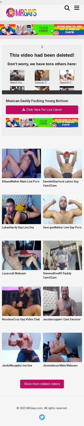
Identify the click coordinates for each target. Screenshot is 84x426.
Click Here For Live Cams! (44, 110)
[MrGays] (26, 12)
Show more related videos (42, 384)
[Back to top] (76, 418)
